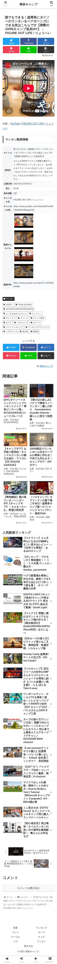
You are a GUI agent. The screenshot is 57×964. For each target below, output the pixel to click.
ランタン (10, 299)
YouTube (15, 123)
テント (15, 932)
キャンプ (24, 318)
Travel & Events (25, 305)
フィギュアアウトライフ (38, 327)
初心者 (25, 331)
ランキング (41, 928)
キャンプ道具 (38, 318)
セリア (9, 323)
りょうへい (36, 313)
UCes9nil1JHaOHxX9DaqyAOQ (19, 309)
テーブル (15, 937)
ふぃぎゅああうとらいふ (16, 313)
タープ (41, 932)
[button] (51, 531)
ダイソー (37, 323)
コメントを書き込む (28, 888)
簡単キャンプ (28, 4)
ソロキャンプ (22, 323)
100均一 (9, 305)
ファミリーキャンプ (14, 327)
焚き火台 (28, 946)
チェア (41, 937)
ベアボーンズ (11, 331)
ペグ (15, 941)
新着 (15, 928)
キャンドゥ (10, 318)
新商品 (36, 331)
